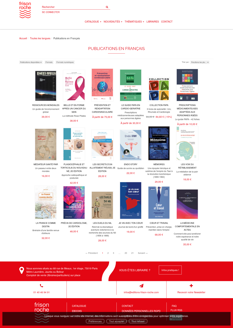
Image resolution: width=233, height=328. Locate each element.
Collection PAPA (159, 105)
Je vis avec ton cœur (131, 222)
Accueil (23, 38)
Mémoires (159, 164)
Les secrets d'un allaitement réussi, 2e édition (102, 167)
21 (132, 252)
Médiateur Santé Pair (46, 164)
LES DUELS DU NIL (102, 222)
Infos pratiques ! (170, 270)
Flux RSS (176, 310)
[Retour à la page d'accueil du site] (25, 10)
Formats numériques (65, 62)
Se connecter (51, 12)
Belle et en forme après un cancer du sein (74, 108)
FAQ (174, 306)
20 (126, 252)
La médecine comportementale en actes (187, 226)
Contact (167, 21)
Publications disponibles (30, 62)
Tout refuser (138, 321)
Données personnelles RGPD (141, 311)
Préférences (95, 321)
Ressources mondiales (45, 105)
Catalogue (79, 306)
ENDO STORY (130, 164)
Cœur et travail (159, 222)
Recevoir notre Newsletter (191, 292)
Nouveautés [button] (112, 21)
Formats (49, 62)
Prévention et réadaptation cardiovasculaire (102, 108)
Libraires (153, 21)
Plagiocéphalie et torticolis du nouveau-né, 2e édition (74, 167)
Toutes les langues (40, 38)
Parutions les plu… (199, 62)
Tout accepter (116, 321)
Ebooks (77, 311)
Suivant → (143, 252)
